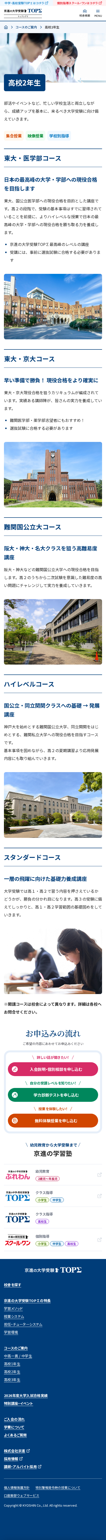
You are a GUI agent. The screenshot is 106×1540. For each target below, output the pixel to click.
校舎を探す (12, 1284)
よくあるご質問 (15, 1434)
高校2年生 (12, 1371)
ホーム (6, 27)
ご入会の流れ (14, 1419)
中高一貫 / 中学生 (18, 1355)
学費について (14, 1427)
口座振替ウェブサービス (21, 1495)
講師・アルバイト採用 (20, 1466)
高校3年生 (12, 1379)
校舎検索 (84, 15)
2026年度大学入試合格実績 (26, 1395)
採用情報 (11, 1458)
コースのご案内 (26, 27)
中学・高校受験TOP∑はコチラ (24, 3)
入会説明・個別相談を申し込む (56, 1069)
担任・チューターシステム (23, 1324)
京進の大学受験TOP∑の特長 (27, 1300)
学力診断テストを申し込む (56, 1095)
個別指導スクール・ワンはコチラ (77, 3)
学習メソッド (13, 1308)
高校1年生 (12, 1363)
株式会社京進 (14, 1450)
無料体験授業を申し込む (56, 1121)
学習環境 (11, 1332)
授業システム (14, 1316)
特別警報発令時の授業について (57, 1487)
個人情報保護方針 (17, 1487)
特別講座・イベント (18, 1403)
